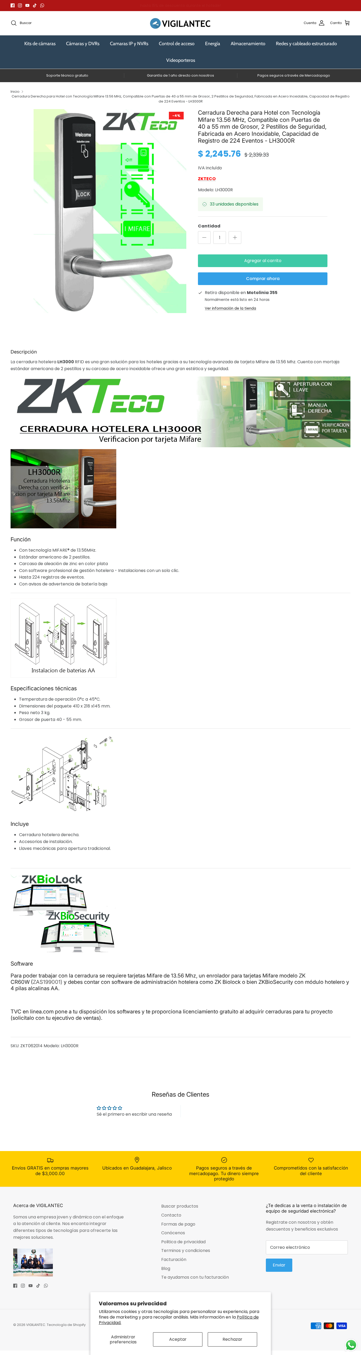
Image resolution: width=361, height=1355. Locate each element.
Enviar (279, 1265)
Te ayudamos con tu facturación (195, 1277)
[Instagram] (20, 5)
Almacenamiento (248, 43)
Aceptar (178, 1339)
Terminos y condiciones (185, 1250)
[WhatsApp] (42, 5)
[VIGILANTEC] (180, 23)
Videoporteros (180, 60)
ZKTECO (207, 179)
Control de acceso (177, 43)
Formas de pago (178, 1224)
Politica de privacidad (183, 1242)
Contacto (171, 1215)
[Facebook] (13, 5)
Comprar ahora (263, 279)
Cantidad (209, 226)
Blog (165, 1268)
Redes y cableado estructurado (306, 43)
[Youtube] (27, 5)
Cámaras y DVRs (82, 43)
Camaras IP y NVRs (129, 43)
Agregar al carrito (262, 261)
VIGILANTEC (35, 1324)
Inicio (15, 91)
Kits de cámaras (39, 43)
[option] (110, 211)
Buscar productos (179, 1206)
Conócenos (173, 1233)
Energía (212, 43)
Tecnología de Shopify (66, 1324)
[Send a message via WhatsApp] (351, 1345)
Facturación (173, 1259)
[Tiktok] (35, 5)
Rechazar (232, 1339)
